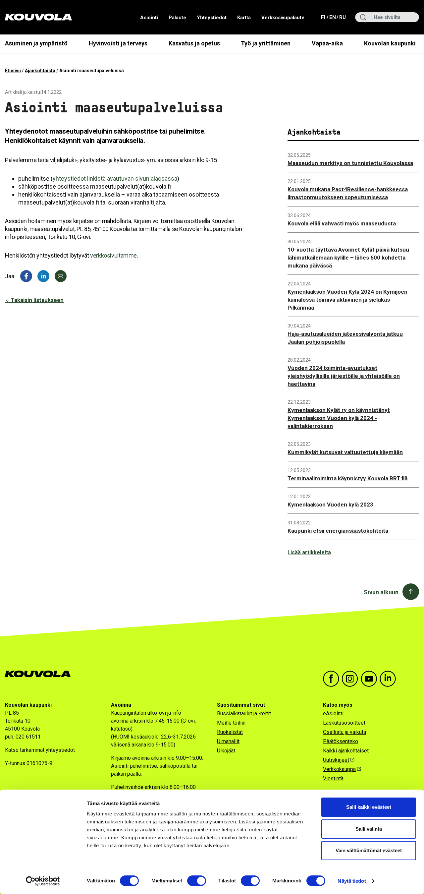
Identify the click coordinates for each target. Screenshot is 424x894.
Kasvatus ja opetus (194, 43)
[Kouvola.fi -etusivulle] (40, 674)
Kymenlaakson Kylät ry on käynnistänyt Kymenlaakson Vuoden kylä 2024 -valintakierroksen (339, 418)
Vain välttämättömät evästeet (369, 850)
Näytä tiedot (352, 881)
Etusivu (13, 70)
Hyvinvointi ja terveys (118, 43)
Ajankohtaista (40, 70)
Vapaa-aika (327, 43)
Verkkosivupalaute (282, 18)
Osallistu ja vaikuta (344, 732)
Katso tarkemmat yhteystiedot (40, 750)
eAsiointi (333, 713)
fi (324, 17)
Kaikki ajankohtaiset (346, 750)
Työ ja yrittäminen (266, 43)
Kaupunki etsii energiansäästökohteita (338, 530)
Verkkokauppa (339, 769)
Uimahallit (228, 741)
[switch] (196, 880)
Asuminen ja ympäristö (36, 43)
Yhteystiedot (212, 18)
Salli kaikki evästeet (368, 807)
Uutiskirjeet (336, 760)
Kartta (244, 18)
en (332, 17)
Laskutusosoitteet (344, 723)
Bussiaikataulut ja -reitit (244, 713)
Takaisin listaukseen (37, 300)
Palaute (177, 18)
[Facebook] (26, 276)
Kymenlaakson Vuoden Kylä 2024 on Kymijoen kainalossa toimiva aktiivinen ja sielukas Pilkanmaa (347, 299)
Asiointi (149, 18)
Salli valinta (368, 829)
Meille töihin (231, 723)
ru (342, 17)
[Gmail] (61, 276)
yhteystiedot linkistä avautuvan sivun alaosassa (115, 178)
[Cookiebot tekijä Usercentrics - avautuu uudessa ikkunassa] (43, 881)
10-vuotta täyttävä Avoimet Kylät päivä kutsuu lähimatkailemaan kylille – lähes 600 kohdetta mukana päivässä (348, 257)
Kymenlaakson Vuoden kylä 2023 (330, 504)
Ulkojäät (226, 750)
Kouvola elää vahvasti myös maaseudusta (342, 223)
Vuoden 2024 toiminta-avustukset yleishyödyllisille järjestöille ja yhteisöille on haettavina (344, 376)
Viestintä (333, 778)
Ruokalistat (230, 732)
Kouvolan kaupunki (390, 43)
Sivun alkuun (381, 592)
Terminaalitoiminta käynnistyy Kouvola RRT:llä (347, 478)
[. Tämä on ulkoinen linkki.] (43, 276)
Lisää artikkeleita (309, 552)
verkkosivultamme (113, 255)
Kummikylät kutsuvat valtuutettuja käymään (345, 452)
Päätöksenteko (340, 741)
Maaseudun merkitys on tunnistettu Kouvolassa (350, 163)
